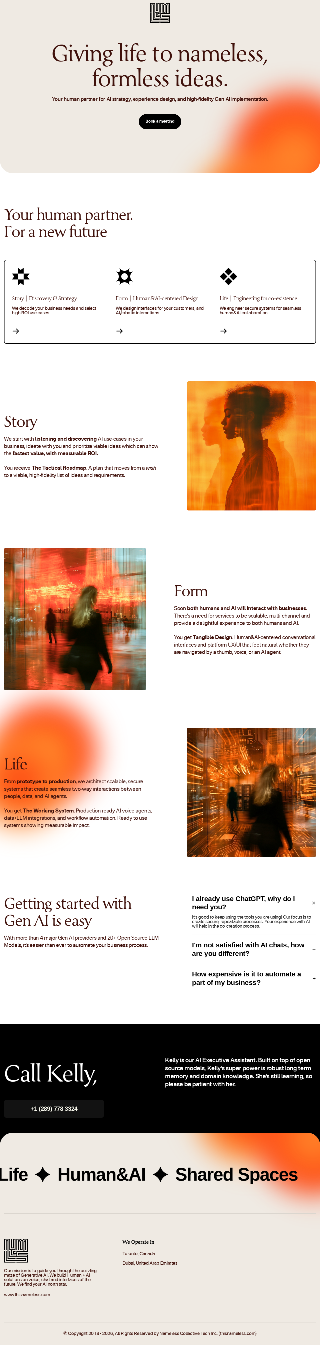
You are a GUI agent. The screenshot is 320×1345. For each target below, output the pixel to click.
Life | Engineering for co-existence (258, 298)
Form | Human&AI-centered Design (157, 298)
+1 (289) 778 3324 (54, 1108)
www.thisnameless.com (27, 1295)
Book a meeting (160, 122)
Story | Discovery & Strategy (44, 298)
